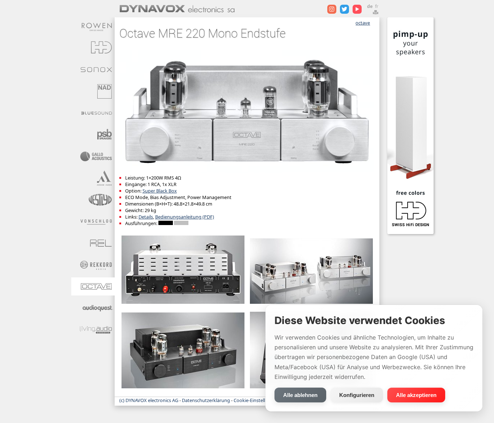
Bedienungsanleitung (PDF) (184, 216)
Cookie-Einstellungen (256, 400)
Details (146, 216)
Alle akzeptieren (416, 395)
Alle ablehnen (300, 395)
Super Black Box (159, 190)
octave (362, 23)
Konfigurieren (356, 395)
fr (376, 6)
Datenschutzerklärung (206, 400)
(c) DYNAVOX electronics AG (148, 400)
